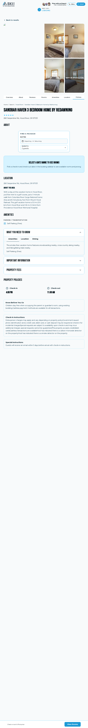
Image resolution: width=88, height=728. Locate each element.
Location (67, 97)
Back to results (12, 20)
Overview (9, 97)
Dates (23, 137)
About (21, 97)
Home (6, 104)
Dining (35, 239)
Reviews (32, 97)
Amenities (55, 97)
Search (12, 104)
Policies (78, 97)
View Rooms (72, 724)
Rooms (44, 97)
